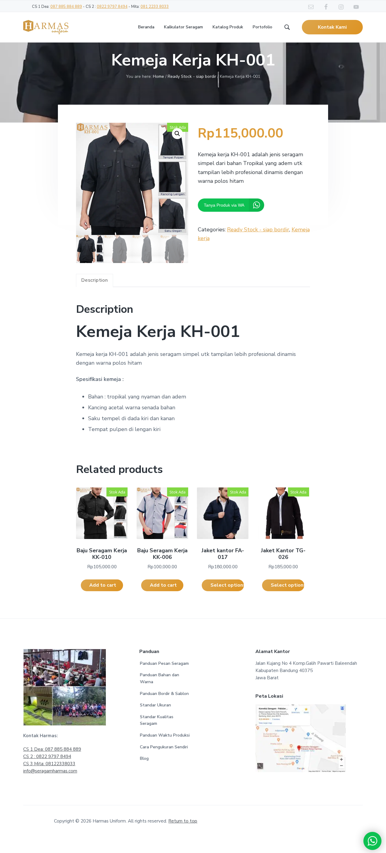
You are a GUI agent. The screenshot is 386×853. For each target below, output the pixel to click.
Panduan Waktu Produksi (165, 735)
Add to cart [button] (102, 585)
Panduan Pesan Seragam (164, 663)
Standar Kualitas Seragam (156, 720)
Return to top (182, 821)
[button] (177, 133)
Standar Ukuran (155, 705)
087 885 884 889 (66, 6)
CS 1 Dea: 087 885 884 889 (52, 749)
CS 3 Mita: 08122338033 (49, 764)
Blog (144, 758)
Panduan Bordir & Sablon (164, 693)
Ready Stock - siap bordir (192, 76)
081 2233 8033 (155, 6)
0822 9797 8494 (112, 6)
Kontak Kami (332, 27)
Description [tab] (94, 280)
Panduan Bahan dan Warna (159, 678)
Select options (227, 585)
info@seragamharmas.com (50, 771)
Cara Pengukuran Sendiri (164, 747)
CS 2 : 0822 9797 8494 (47, 756)
